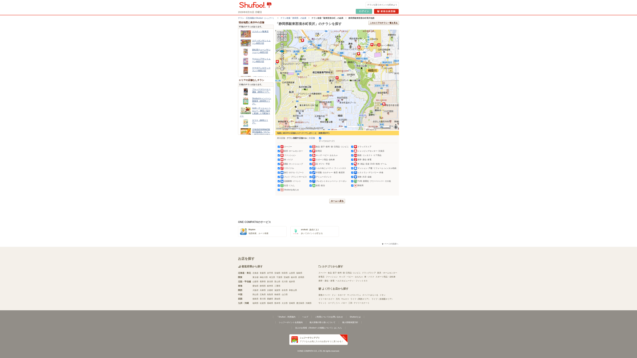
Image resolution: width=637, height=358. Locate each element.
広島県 (263, 294)
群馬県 (301, 277)
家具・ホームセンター (387, 273)
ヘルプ (305, 317)
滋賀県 (277, 290)
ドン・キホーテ (339, 295)
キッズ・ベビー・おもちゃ (351, 277)
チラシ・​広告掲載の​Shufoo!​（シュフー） (256, 18)
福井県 (292, 281)
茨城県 (287, 277)
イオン (383, 295)
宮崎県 (292, 303)
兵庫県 (263, 290)
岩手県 (270, 273)
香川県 (263, 299)
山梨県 (255, 281)
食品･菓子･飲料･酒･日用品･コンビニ (344, 273)
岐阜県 (270, 286)
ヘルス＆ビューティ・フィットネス (352, 281)
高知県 (277, 299)
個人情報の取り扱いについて (322, 322)
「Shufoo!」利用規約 (286, 317)
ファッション (332, 277)
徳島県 (255, 299)
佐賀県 (263, 303)
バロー (344, 303)
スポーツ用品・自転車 (385, 277)
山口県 (285, 294)
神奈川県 (264, 277)
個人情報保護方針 (350, 322)
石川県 (285, 281)
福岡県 (255, 303)
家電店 (321, 277)
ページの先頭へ (390, 244)
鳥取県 (270, 294)
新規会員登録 (386, 11)
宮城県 (277, 273)
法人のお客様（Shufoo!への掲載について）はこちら (318, 328)
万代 (338, 299)
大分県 (285, 303)
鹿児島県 (300, 303)
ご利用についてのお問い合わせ (329, 317)
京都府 (270, 290)
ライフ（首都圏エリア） (382, 299)
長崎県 (270, 303)
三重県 (277, 286)
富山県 (277, 281)
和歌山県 (293, 290)
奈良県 (285, 290)
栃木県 (294, 277)
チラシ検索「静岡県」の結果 (293, 18)
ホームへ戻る (337, 201)
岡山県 (255, 294)
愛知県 (255, 286)
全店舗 (312, 138)
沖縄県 (309, 303)
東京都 (255, 277)
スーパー (322, 273)
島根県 (277, 294)
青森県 (263, 273)
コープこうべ (334, 303)
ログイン (364, 11)
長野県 (263, 281)
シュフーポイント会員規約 (291, 322)
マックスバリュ (354, 295)
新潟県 (270, 281)
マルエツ (345, 299)
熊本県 (277, 303)
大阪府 (255, 290)
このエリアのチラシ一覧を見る (384, 23)
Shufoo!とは (355, 317)
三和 (350, 303)
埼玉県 (272, 277)
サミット (322, 303)
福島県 (299, 273)
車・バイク (369, 277)
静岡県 (263, 286)
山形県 (292, 273)
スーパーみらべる (370, 295)
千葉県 (279, 277)
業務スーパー (324, 295)
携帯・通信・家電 (326, 281)
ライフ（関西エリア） (360, 299)
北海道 (255, 273)
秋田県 (285, 273)
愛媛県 (270, 299)
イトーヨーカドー (326, 299)
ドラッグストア (369, 273)
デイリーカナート (362, 303)
